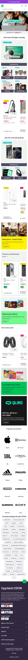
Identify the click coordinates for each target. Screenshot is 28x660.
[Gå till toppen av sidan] (24, 581)
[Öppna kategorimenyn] (25, 6)
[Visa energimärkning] (22, 212)
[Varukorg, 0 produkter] (22, 6)
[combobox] (14, 9)
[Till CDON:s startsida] (2, 6)
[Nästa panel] (24, 96)
